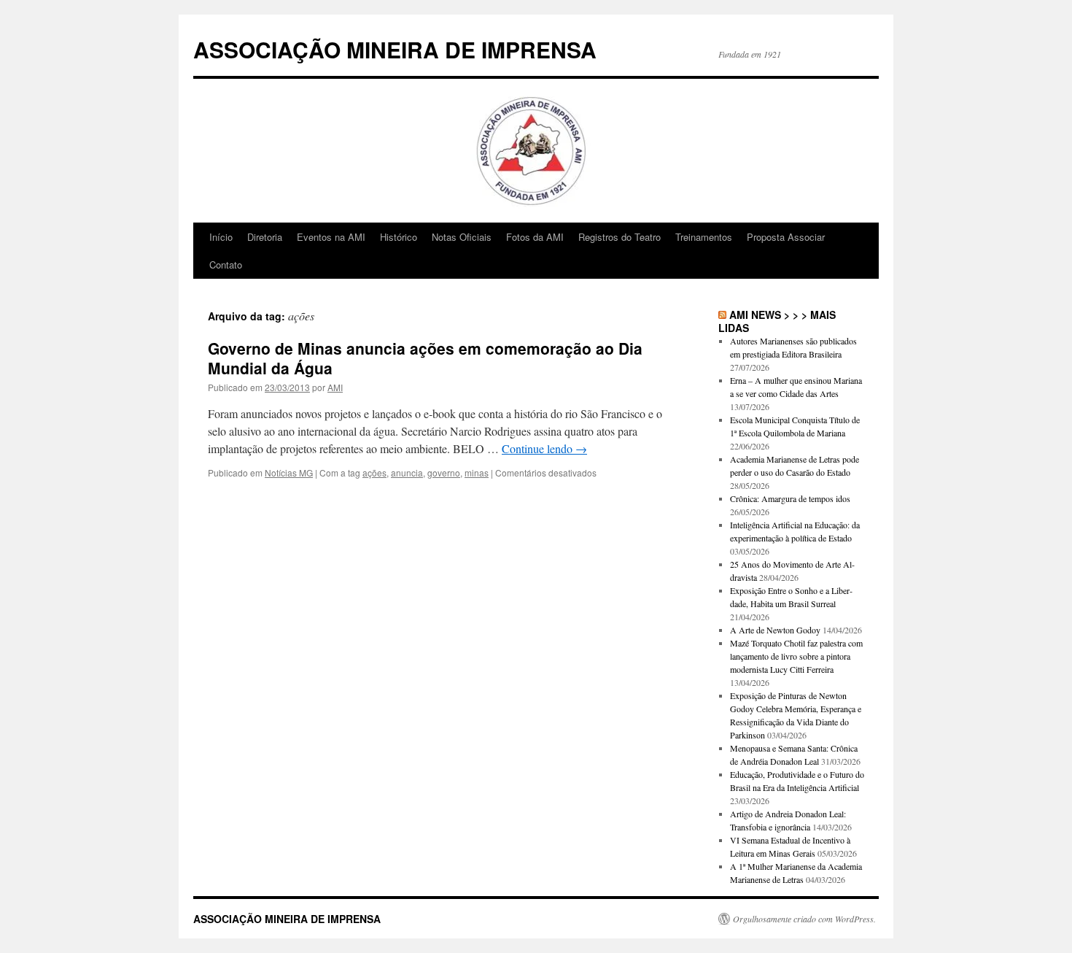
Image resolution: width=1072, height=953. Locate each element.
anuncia (407, 472)
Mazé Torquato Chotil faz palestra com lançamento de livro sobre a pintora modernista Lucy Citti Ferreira (796, 656)
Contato (225, 264)
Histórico (398, 237)
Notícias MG (289, 472)
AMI (335, 387)
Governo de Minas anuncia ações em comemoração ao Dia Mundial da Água (425, 358)
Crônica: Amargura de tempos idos (790, 498)
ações (374, 472)
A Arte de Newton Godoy (775, 630)
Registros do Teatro (619, 237)
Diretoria (264, 237)
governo (443, 472)
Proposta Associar (786, 237)
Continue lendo (544, 448)
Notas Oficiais (462, 237)
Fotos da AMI (535, 237)
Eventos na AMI (331, 237)
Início (221, 237)
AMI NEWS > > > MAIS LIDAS (777, 321)
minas (477, 472)
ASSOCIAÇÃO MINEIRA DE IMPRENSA (395, 49)
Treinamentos (703, 237)
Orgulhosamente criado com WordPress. (804, 919)
